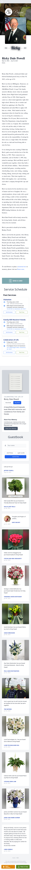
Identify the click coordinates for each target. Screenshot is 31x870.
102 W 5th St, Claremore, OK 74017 (16, 309)
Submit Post (15, 456)
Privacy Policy (11, 862)
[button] (15, 487)
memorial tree (22, 266)
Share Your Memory (10, 428)
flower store (20, 269)
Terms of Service (20, 862)
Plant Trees (21, 312)
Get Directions (9, 312)
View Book (8, 402)
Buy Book (17, 402)
